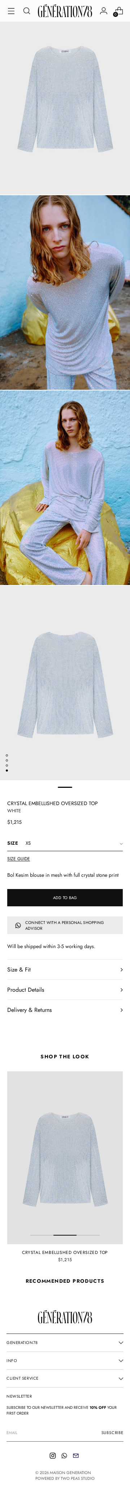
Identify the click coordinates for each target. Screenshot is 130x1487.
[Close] (117, 685)
